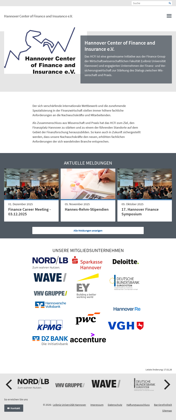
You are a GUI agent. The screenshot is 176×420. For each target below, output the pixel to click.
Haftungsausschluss (138, 404)
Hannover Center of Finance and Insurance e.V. (38, 16)
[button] (9, 384)
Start (170, 3)
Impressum (96, 404)
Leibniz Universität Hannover (69, 404)
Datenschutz (115, 404)
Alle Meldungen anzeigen (88, 230)
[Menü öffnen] (169, 17)
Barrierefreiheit (163, 404)
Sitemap (167, 410)
